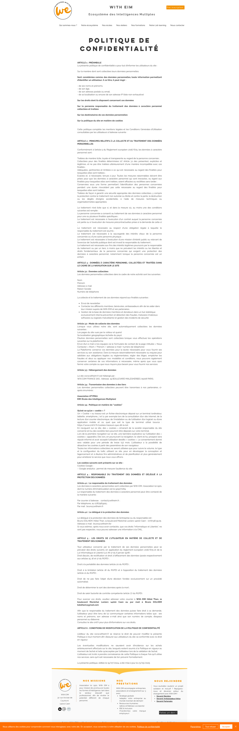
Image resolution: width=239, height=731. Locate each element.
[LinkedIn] (60, 709)
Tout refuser (210, 726)
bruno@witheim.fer (102, 523)
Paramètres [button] (195, 726)
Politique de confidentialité (148, 726)
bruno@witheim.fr (94, 506)
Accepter (226, 726)
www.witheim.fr (91, 376)
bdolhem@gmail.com (88, 605)
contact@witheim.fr (110, 500)
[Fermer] (235, 726)
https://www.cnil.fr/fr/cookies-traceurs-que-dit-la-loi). (102, 425)
